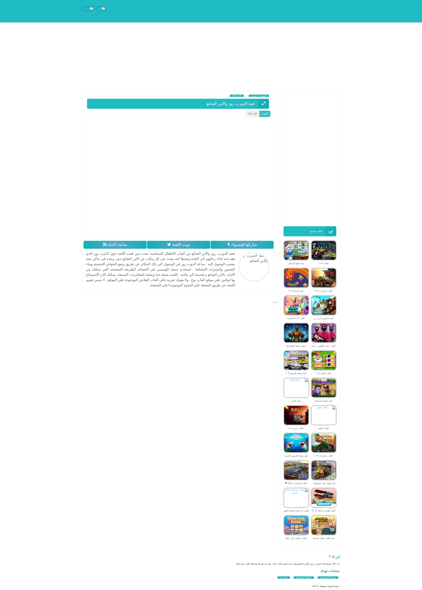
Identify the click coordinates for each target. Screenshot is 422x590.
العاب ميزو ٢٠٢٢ (296, 428)
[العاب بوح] (307, 10)
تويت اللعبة (180, 244)
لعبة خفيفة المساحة (323, 401)
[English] (88, 8)
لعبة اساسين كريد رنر (323, 318)
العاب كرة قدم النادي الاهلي (296, 511)
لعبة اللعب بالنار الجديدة (323, 538)
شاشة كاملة (116, 244)
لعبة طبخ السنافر (296, 263)
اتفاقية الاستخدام (303, 577)
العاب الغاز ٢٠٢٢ (323, 373)
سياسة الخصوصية (328, 577)
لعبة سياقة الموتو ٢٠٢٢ (296, 373)
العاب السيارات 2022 (297, 483)
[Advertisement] (290, 53)
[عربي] (101, 8)
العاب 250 (236, 96)
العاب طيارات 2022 (326, 511)
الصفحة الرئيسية (258, 96)
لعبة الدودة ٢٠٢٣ (296, 291)
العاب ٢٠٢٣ (323, 263)
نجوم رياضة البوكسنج (296, 346)
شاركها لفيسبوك (243, 244)
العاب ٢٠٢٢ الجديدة (296, 318)
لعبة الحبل (296, 401)
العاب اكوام (323, 428)
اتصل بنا (283, 577)
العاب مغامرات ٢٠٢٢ (323, 456)
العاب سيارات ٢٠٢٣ (323, 291)
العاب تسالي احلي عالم (296, 538)
